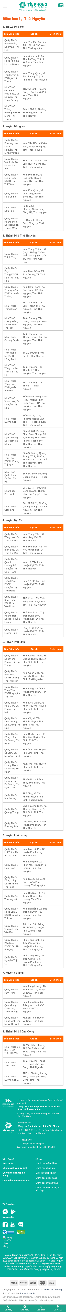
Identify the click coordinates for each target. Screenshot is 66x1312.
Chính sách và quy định (15, 1168)
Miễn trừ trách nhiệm (46, 1173)
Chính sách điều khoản (47, 1163)
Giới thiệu (8, 1163)
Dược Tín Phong (53, 1289)
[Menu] (5, 6)
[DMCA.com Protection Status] (20, 1232)
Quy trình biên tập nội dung (14, 1174)
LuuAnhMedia (27, 1293)
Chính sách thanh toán (47, 1183)
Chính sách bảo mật (45, 1168)
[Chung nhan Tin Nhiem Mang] (9, 1241)
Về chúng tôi (8, 1159)
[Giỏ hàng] (60, 5)
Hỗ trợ (39, 1159)
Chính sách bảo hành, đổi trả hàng (48, 1189)
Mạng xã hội (8, 1217)
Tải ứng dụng (9, 1204)
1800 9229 (26, 1140)
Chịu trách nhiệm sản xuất (16, 1180)
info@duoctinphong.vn (32, 1143)
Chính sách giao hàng (46, 1178)
